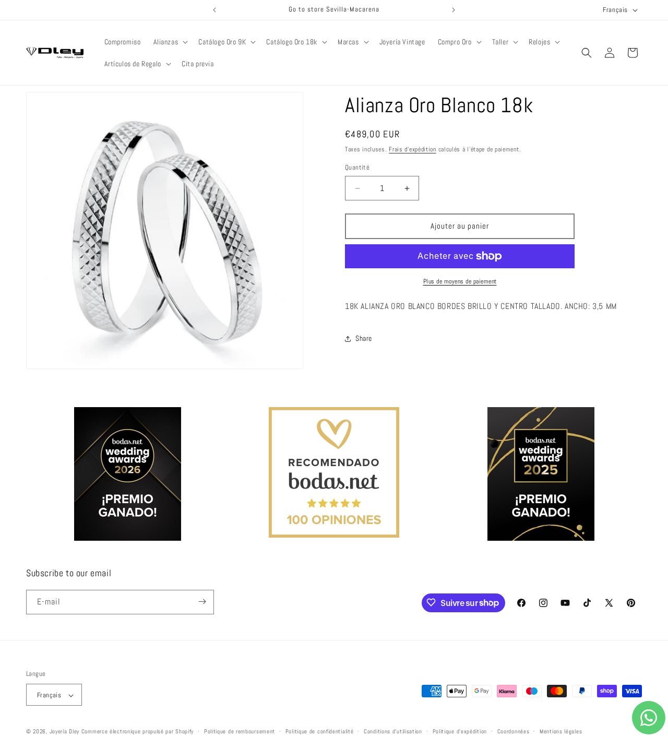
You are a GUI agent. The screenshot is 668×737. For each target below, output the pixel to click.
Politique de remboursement (239, 731)
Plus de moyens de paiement (460, 281)
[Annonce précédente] (214, 10)
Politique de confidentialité (319, 731)
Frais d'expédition (412, 149)
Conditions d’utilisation (393, 731)
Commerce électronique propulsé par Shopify (137, 731)
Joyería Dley (64, 731)
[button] (170, 42)
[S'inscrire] (201, 601)
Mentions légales (561, 731)
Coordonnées (513, 731)
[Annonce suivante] (453, 10)
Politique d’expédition (460, 731)
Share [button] (363, 338)
